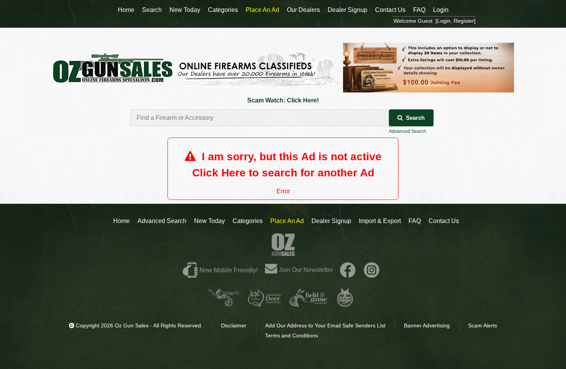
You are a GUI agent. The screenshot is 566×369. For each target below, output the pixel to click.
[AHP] (345, 304)
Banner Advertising (427, 325)
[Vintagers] (222, 304)
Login (441, 10)
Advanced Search (407, 131)
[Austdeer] (264, 304)
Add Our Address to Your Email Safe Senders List (325, 325)
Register (464, 21)
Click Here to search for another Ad (283, 173)
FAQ (415, 221)
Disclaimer (233, 325)
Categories (248, 221)
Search (415, 117)
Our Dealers (303, 10)
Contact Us (444, 221)
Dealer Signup (331, 221)
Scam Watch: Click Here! (283, 100)
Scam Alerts (482, 325)
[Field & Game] (308, 304)
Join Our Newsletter (305, 270)
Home (121, 221)
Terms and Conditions (291, 335)
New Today (209, 221)
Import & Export (380, 221)
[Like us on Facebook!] (347, 270)
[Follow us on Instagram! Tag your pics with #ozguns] (371, 270)
